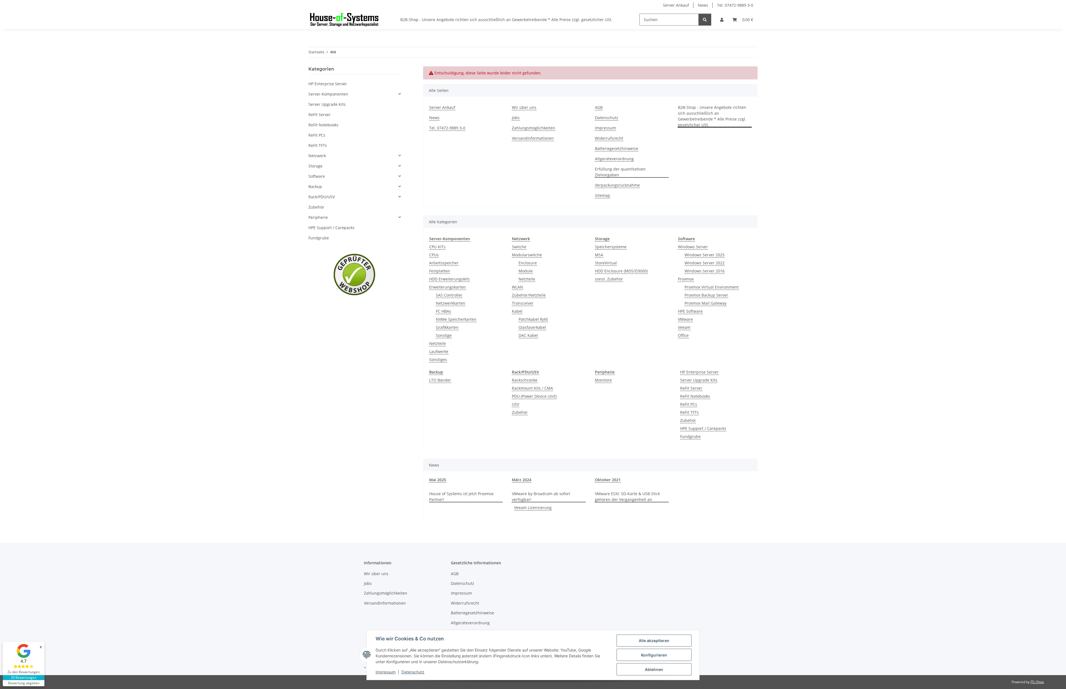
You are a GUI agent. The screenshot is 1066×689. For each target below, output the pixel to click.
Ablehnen (654, 669)
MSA (599, 254)
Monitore (603, 380)
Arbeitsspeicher (444, 262)
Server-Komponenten (328, 94)
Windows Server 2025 (705, 254)
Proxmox (686, 279)
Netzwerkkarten (450, 303)
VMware (685, 319)
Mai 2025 (437, 479)
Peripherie (318, 217)
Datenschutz (412, 672)
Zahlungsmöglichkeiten (533, 128)
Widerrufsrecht (609, 138)
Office (683, 335)
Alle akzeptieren (654, 640)
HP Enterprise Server (699, 372)
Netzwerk (317, 155)
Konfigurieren (654, 655)
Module (526, 271)
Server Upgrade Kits (698, 380)
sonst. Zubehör (609, 279)
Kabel (517, 311)
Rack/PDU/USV (321, 196)
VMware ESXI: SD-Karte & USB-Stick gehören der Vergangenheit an (627, 496)
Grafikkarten (447, 327)
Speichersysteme (611, 246)
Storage (315, 166)
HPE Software (690, 311)
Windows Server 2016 (705, 271)
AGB (599, 107)
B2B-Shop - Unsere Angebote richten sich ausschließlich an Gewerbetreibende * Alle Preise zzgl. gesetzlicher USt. (506, 19)
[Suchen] (704, 20)
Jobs (516, 117)
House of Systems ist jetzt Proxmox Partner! (461, 496)
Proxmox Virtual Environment (712, 287)
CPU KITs (437, 246)
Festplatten (439, 271)
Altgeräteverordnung (614, 158)
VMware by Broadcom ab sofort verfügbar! (541, 496)
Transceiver (523, 303)
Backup (315, 186)
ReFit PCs (688, 404)
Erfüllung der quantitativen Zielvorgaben (620, 171)
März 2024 (521, 479)
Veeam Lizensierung (533, 507)
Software (316, 176)
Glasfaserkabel (532, 327)
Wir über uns (524, 107)
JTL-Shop (1037, 682)
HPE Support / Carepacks (703, 428)
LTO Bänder (440, 380)
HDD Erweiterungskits (449, 279)
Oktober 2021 (608, 479)
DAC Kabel (528, 335)
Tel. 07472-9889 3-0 (735, 5)
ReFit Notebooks (695, 396)
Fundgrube (690, 436)
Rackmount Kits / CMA (532, 388)
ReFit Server (691, 388)
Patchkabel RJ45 (533, 319)
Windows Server (693, 246)
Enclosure (528, 262)
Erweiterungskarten (447, 287)
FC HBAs (443, 311)
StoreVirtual (606, 262)
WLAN (517, 287)
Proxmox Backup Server (706, 295)
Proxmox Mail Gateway (705, 303)
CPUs (434, 254)
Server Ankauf (676, 5)
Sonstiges (438, 359)
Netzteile (437, 343)
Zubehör (520, 412)
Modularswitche (527, 254)
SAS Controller (449, 295)
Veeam (684, 327)
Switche (519, 246)
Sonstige (444, 335)
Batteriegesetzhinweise (616, 148)
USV (515, 404)
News (703, 5)
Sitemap (602, 195)
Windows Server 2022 (705, 262)
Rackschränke (524, 380)
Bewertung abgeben (23, 683)
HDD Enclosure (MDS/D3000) (621, 271)
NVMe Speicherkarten (456, 319)
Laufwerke (438, 351)
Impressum (386, 672)
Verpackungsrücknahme (617, 185)
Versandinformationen (533, 138)
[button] (722, 19)
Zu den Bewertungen (23, 672)
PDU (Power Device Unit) (534, 396)
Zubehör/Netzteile (529, 295)
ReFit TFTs (689, 412)
